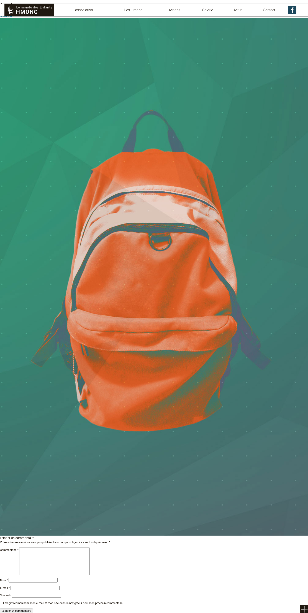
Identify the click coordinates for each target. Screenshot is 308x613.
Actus (237, 10)
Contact (269, 10)
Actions (174, 10)
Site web (5, 595)
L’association (83, 10)
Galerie (207, 10)
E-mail (5, 588)
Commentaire (9, 550)
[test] (154, 276)
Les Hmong (133, 10)
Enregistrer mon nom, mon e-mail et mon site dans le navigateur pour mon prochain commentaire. (63, 603)
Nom (4, 580)
